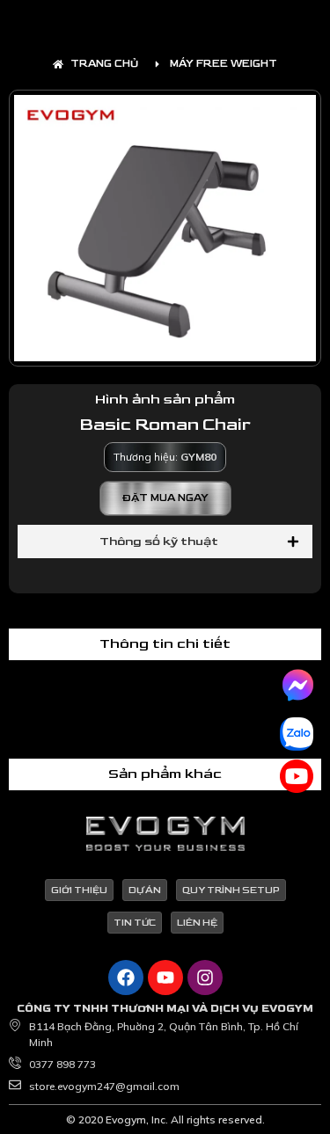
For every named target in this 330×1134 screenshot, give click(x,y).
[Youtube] (165, 977)
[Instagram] (205, 977)
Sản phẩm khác (165, 774)
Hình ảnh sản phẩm (165, 399)
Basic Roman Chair (165, 424)
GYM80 (198, 456)
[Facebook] (125, 977)
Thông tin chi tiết (165, 644)
